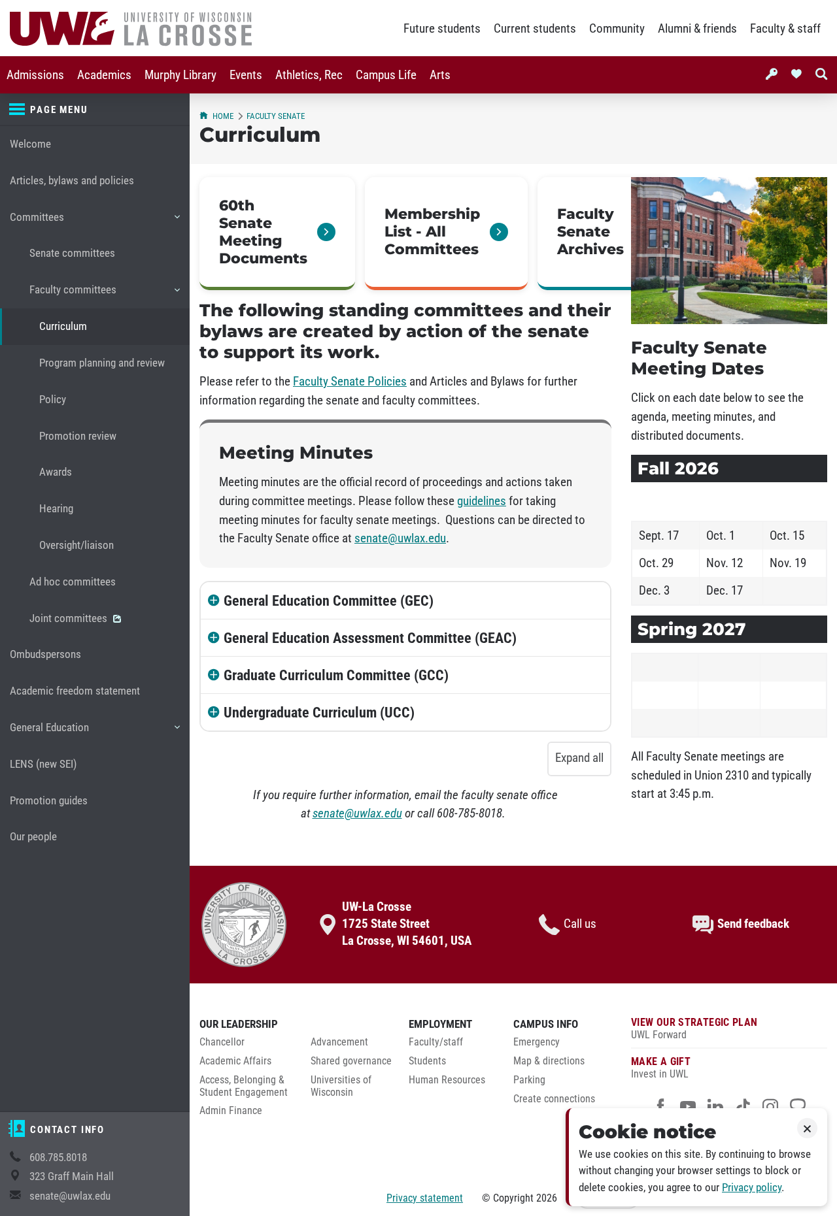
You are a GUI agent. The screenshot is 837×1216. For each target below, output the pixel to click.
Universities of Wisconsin (341, 1086)
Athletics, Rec (309, 75)
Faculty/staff (436, 1042)
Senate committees (72, 253)
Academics (104, 75)
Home (223, 116)
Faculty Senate (276, 116)
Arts (440, 75)
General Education (49, 733)
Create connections (554, 1099)
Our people (33, 836)
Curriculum (63, 326)
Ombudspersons (45, 654)
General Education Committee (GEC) (329, 600)
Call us (580, 924)
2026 (546, 1198)
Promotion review (77, 436)
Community (617, 29)
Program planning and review (102, 363)
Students (427, 1061)
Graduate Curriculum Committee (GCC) (336, 674)
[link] (277, 233)
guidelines (481, 501)
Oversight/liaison (76, 545)
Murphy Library (180, 75)
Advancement (339, 1042)
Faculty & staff (785, 29)
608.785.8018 (58, 1157)
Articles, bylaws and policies (72, 180)
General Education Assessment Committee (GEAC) (370, 637)
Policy (52, 399)
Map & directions (549, 1061)
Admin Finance (230, 1111)
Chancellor (222, 1042)
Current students (535, 29)
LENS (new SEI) (43, 764)
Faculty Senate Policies (350, 381)
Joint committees (69, 618)
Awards (55, 472)
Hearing (56, 508)
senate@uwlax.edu (70, 1196)
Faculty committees (72, 295)
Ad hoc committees (72, 582)
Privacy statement (424, 1198)
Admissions (35, 75)
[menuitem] (35, 74)
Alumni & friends (697, 29)
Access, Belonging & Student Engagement (243, 1086)
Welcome (30, 144)
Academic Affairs (235, 1061)
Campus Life (386, 75)
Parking (529, 1080)
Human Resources (447, 1080)
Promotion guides (49, 801)
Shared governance (351, 1061)
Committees (36, 223)
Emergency (536, 1042)
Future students (442, 29)
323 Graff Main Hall (71, 1176)
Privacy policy (751, 1187)
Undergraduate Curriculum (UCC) (319, 712)
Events (246, 75)
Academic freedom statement (75, 691)
